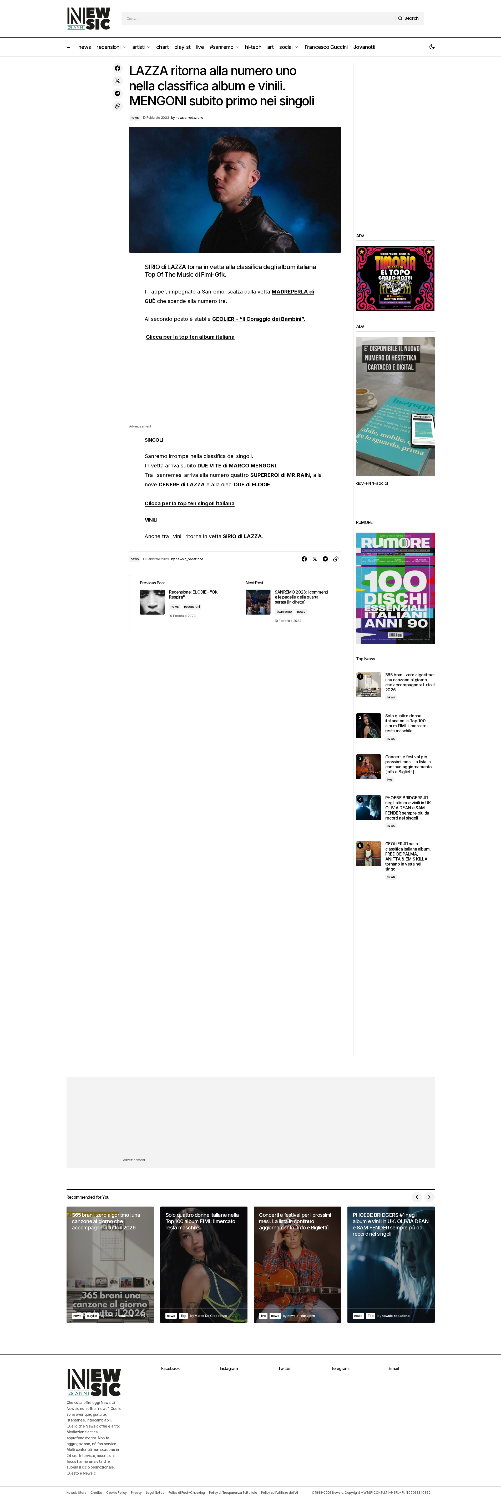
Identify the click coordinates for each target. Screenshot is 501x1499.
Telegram (340, 1368)
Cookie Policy (116, 1492)
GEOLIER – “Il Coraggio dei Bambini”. (258, 319)
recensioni (192, 607)
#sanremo (284, 612)
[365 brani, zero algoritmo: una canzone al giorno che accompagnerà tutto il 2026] (368, 684)
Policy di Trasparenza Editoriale (233, 1492)
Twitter (284, 1368)
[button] (69, 47)
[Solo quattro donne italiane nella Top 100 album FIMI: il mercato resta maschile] (368, 725)
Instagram (229, 1368)
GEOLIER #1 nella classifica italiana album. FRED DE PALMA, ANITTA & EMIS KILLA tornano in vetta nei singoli (408, 856)
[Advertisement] (235, 387)
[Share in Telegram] (117, 93)
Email (394, 1368)
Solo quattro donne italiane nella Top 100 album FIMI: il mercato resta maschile (406, 723)
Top (183, 1316)
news (135, 118)
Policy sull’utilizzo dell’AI (279, 1492)
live (389, 779)
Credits (96, 1492)
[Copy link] (117, 106)
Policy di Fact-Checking (187, 1492)
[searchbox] (259, 18)
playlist (92, 1316)
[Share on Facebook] (117, 68)
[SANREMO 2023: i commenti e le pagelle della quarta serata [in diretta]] (288, 601)
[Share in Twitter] (117, 81)
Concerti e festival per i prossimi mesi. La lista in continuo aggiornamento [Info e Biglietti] (408, 764)
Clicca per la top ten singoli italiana (190, 503)
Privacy (136, 1492)
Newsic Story (76, 1492)
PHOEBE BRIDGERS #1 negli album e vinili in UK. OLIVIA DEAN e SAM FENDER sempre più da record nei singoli (408, 808)
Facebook (170, 1368)
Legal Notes (155, 1492)
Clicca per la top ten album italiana (190, 337)
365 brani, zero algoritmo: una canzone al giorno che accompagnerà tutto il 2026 (410, 682)
